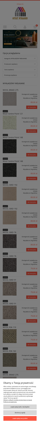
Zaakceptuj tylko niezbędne (20, 407)
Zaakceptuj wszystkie (20, 418)
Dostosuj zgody (20, 412)
